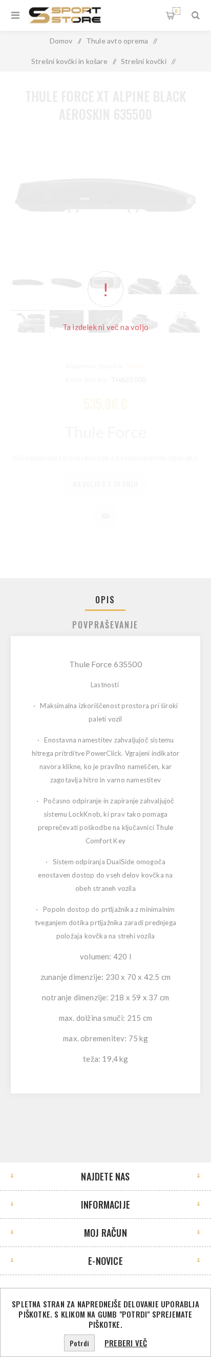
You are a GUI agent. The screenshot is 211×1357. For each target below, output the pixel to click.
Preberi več (125, 1342)
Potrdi (79, 1343)
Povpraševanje (105, 625)
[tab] (106, 599)
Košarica (176, 10)
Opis (105, 600)
